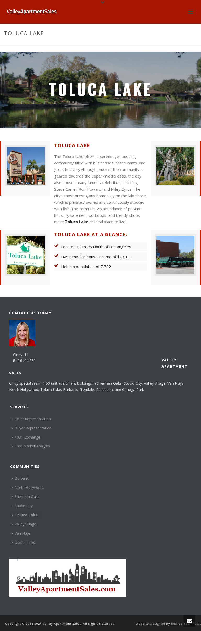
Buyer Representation (33, 427)
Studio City (24, 505)
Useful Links (25, 542)
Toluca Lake (76, 221)
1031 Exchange (27, 437)
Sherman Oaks (27, 496)
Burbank (22, 478)
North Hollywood (29, 487)
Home (162, 44)
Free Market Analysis (32, 446)
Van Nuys (23, 533)
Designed (158, 624)
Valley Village (25, 524)
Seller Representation (33, 418)
